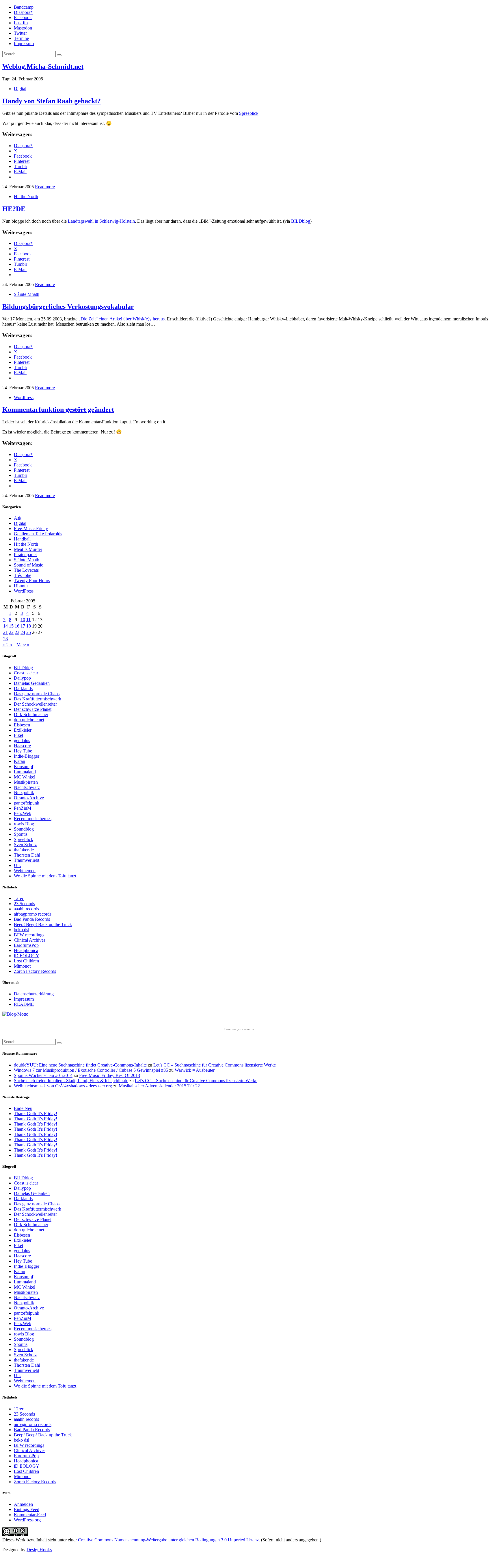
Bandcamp (23, 7)
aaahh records (26, 908)
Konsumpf (23, 766)
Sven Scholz (25, 844)
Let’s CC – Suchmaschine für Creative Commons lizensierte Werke (214, 1064)
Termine (21, 38)
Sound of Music (28, 564)
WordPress (23, 397)
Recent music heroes (32, 818)
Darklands (23, 688)
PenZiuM (22, 808)
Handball (22, 538)
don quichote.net (29, 719)
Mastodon (23, 27)
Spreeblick (248, 113)
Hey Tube (23, 750)
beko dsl (21, 929)
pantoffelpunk (26, 802)
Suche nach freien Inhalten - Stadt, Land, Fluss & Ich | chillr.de (71, 1080)
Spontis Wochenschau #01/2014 (43, 1075)
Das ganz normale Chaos (36, 693)
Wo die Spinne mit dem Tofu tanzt (45, 875)
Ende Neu (23, 1108)
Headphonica (26, 950)
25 (28, 632)
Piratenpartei (25, 554)
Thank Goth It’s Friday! (35, 1113)
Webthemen (25, 870)
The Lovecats (26, 570)
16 (17, 625)
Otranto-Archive (29, 797)
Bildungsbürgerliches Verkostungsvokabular (68, 306)
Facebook (23, 17)
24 (23, 632)
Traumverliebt (26, 860)
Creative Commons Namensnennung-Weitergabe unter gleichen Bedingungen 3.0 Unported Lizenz (168, 1539)
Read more (45, 186)
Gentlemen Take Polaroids (38, 533)
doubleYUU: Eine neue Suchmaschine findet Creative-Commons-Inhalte (80, 1064)
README (24, 1004)
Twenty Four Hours (32, 580)
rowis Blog (24, 823)
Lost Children (26, 960)
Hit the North (26, 196)
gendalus (22, 740)
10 (23, 619)
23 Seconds (24, 903)
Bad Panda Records (32, 919)
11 (28, 619)
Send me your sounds (239, 1029)
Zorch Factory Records (35, 971)
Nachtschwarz (27, 787)
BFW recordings (29, 934)
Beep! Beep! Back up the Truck (43, 924)
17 (23, 625)
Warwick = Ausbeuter (195, 1070)
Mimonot (22, 966)
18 (28, 625)
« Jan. (7, 644)
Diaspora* (23, 12)
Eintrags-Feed (26, 1509)
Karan (19, 761)
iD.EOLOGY (26, 955)
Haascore (22, 745)
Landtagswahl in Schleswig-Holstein (101, 221)
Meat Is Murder (28, 549)
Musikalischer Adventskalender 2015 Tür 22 (159, 1085)
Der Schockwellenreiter (35, 704)
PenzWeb (22, 813)
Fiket (18, 735)
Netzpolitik (24, 792)
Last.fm (21, 22)
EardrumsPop (26, 945)
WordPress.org (27, 1519)
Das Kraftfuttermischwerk (37, 698)
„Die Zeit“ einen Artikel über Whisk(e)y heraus (122, 318)
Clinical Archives (29, 940)
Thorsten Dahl (27, 855)
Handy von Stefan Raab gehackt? (51, 101)
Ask (17, 518)
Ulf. (17, 865)
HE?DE (13, 209)
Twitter (20, 33)
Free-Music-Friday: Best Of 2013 (109, 1075)
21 (5, 632)
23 (17, 632)
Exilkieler (22, 730)
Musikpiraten (26, 782)
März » (22, 644)
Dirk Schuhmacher (31, 714)
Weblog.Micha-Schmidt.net (42, 66)
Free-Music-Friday (31, 528)
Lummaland (25, 771)
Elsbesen (22, 724)
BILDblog (300, 221)
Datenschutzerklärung (34, 993)
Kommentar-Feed (30, 1514)
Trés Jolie (22, 575)
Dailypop (22, 678)
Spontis (20, 834)
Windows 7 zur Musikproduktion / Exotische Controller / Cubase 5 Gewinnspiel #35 (91, 1070)
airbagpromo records (32, 914)
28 (5, 638)
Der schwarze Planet (32, 709)
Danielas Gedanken (32, 683)
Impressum (24, 43)
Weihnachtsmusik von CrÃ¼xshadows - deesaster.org (63, 1085)
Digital (20, 88)
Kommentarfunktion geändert (58, 409)
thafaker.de (24, 849)
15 (11, 625)
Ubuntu (21, 585)
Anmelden (23, 1504)
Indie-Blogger (26, 756)
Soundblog (24, 829)
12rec (19, 898)
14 (5, 625)
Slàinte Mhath (26, 294)
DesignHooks (39, 1549)
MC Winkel (24, 776)
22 (11, 632)
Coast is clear (26, 672)
